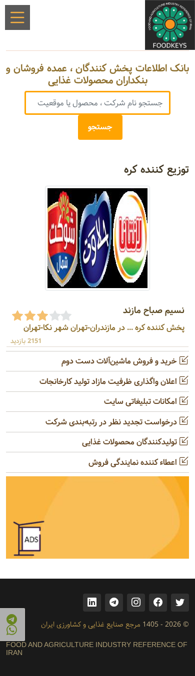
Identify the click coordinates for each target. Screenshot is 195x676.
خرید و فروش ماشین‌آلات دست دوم (120, 361)
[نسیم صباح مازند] (97, 238)
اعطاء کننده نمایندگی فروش (133, 462)
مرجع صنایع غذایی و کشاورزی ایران (90, 624)
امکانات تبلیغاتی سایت (141, 401)
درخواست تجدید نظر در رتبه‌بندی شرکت (112, 422)
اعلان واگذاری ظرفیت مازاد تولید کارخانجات (109, 381)
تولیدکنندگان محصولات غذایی (130, 442)
